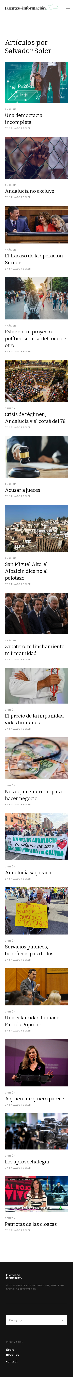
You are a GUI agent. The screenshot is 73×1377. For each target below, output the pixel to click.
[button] (69, 8)
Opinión (10, 408)
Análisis (11, 109)
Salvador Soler (20, 128)
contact (12, 1361)
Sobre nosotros (12, 1352)
